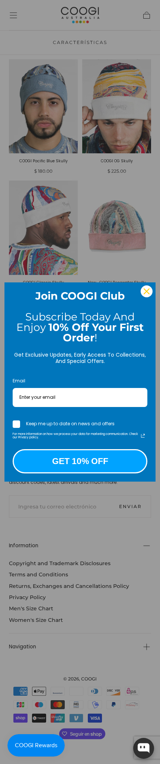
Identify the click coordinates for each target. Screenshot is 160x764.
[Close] (147, 291)
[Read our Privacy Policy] (142, 435)
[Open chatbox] (143, 748)
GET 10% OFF (80, 461)
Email (19, 381)
